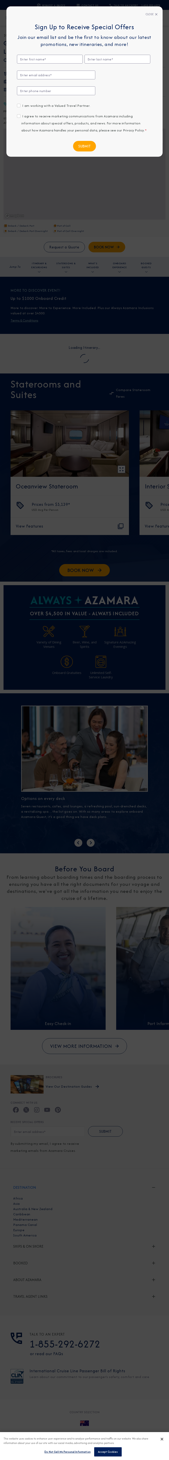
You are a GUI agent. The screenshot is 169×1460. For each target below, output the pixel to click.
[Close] (162, 1439)
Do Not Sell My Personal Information (67, 1452)
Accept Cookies (108, 1452)
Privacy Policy (133, 130)
